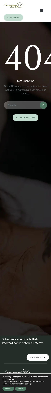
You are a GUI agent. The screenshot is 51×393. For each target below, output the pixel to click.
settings (28, 384)
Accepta (8, 389)
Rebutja (21, 389)
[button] (42, 10)
